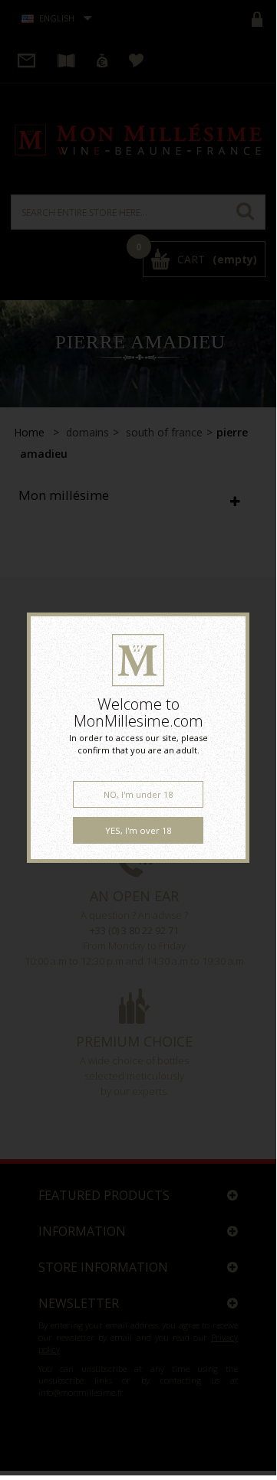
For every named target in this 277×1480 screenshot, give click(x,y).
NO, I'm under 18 (138, 794)
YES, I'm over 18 (138, 830)
